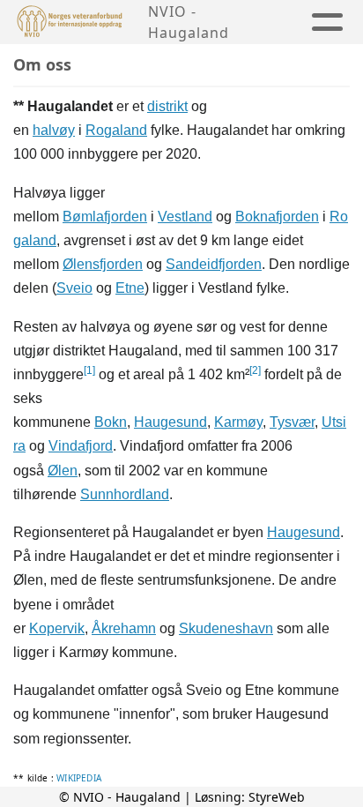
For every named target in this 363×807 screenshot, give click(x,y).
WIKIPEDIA (78, 778)
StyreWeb (276, 796)
